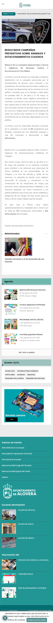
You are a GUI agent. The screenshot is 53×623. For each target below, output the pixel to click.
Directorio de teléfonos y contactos (33, 560)
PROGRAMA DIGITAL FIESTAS (31, 319)
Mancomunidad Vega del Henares (16, 465)
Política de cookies (16, 620)
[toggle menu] (3, 4)
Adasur (5, 477)
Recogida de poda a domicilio (27, 371)
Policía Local (10, 371)
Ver (11, 419)
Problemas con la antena (14, 378)
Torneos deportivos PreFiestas (32, 304)
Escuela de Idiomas (26, 510)
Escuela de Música (26, 538)
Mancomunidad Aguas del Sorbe (16, 471)
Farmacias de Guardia (11, 459)
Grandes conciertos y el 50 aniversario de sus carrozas (24, 260)
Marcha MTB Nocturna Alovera (32, 290)
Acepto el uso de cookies (37, 620)
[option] (26, 251)
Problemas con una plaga (35, 378)
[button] (5, 618)
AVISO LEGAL (13, 611)
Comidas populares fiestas (31, 334)
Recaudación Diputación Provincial (17, 453)
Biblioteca (31, 374)
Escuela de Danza (25, 524)
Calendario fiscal (25, 574)
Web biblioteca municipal (13, 447)
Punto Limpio (10, 374)
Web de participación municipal (32, 588)
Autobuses (21, 374)
